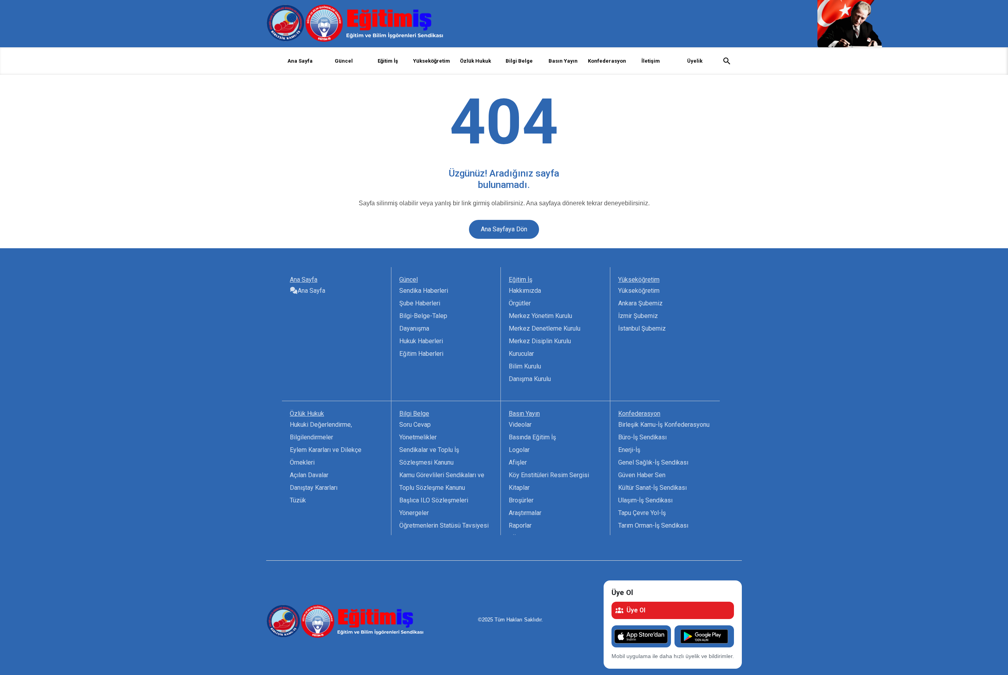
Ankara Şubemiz (640, 303)
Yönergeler (414, 513)
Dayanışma (414, 328)
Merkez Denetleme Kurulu (544, 328)
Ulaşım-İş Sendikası (645, 500)
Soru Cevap (415, 424)
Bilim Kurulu (525, 366)
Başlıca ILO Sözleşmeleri (433, 500)
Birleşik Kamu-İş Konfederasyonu (664, 424)
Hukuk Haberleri (421, 341)
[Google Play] (704, 636)
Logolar (519, 450)
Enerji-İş (629, 450)
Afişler (518, 462)
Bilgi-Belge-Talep (423, 316)
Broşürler (521, 500)
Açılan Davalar (309, 475)
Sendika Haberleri (423, 290)
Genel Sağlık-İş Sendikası (653, 462)
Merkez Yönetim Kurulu (540, 316)
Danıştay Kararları (313, 487)
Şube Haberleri (419, 303)
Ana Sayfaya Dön (504, 229)
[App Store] (641, 636)
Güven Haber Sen (641, 475)
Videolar (520, 424)
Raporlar (520, 525)
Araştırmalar (525, 513)
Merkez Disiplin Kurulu (540, 341)
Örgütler (520, 303)
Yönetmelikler (418, 437)
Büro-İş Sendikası (642, 437)
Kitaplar (519, 487)
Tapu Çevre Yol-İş (642, 513)
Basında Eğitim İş (532, 437)
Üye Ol (635, 610)
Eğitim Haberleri (421, 353)
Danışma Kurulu (530, 379)
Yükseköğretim (639, 290)
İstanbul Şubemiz (642, 328)
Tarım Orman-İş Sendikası (653, 525)
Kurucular (521, 353)
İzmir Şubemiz (638, 316)
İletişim (650, 61)
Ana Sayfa (300, 61)
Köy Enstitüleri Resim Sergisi (549, 475)
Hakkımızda (525, 290)
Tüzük (298, 500)
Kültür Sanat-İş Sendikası (652, 487)
